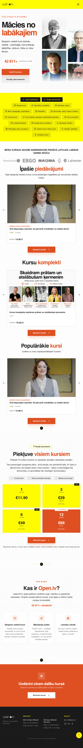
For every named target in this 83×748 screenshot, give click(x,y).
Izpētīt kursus (15, 72)
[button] (79, 735)
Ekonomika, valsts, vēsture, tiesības (65, 111)
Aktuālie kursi (21, 105)
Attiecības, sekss (63, 105)
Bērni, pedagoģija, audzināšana (19, 111)
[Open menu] (78, 4)
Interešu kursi (12, 117)
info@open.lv (71, 720)
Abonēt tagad (39, 540)
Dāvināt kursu (39, 695)
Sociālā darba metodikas (42, 123)
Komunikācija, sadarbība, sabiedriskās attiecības (42, 117)
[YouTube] (69, 724)
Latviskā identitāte (19, 123)
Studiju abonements (15, 79)
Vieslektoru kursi (42, 135)
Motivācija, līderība (65, 123)
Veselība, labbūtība (70, 129)
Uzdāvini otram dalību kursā (46, 129)
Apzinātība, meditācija (41, 105)
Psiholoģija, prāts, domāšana (18, 129)
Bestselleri (41, 111)
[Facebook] (72, 724)
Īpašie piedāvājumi (31, 99)
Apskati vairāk (39, 249)
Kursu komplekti (72, 117)
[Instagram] (65, 724)
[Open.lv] (8, 4)
